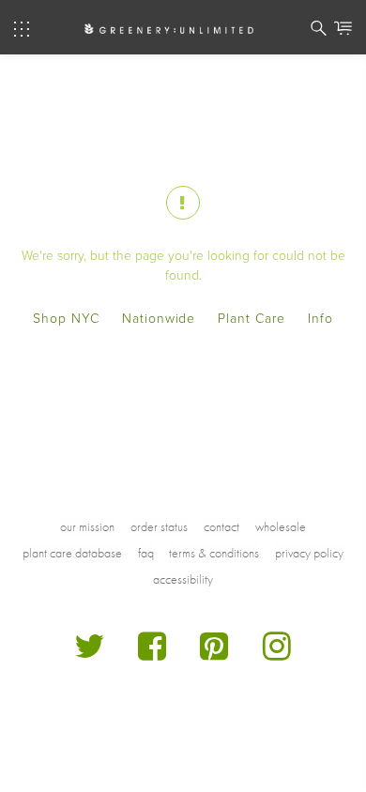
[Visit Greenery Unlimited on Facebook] (152, 654)
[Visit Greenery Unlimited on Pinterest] (214, 654)
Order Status (159, 526)
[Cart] (343, 31)
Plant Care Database (72, 552)
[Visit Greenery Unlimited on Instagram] (277, 654)
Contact (221, 526)
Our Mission (87, 526)
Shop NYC (66, 319)
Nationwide (159, 319)
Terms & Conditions (214, 552)
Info (320, 319)
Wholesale (280, 526)
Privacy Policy (309, 552)
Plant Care (251, 319)
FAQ (146, 552)
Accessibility (183, 579)
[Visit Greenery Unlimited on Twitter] (89, 654)
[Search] (319, 31)
